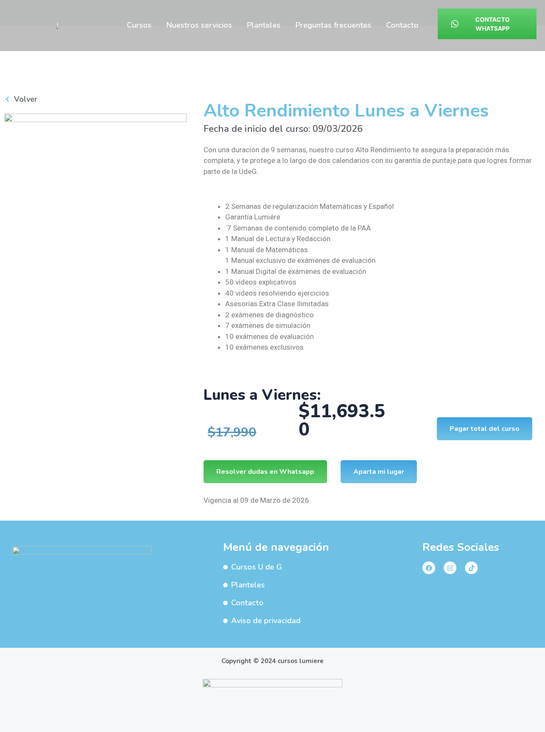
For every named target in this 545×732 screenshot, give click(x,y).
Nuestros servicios (199, 25)
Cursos (139, 25)
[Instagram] (450, 567)
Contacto (402, 25)
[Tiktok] (471, 567)
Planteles (264, 25)
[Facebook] (428, 567)
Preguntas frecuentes (333, 25)
